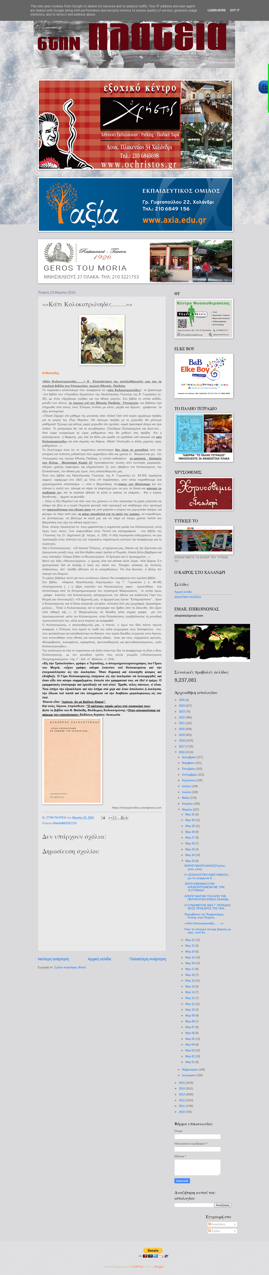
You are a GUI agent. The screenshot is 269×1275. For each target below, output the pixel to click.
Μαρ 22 (190, 940)
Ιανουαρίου (189, 1075)
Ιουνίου (187, 792)
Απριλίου (188, 803)
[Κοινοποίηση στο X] (118, 818)
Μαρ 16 (190, 974)
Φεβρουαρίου (190, 1069)
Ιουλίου (187, 786)
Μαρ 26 (190, 843)
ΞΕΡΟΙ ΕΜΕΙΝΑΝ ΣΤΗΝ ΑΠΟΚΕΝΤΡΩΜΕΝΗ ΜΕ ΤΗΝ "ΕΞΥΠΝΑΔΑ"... (204, 887)
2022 (182, 717)
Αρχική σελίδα (99, 959)
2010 (182, 1111)
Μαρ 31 (190, 814)
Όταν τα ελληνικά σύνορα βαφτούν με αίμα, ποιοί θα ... (208, 931)
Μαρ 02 (190, 1056)
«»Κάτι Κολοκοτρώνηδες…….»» (204, 923)
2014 (182, 1088)
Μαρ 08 (190, 1021)
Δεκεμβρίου (189, 757)
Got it (235, 10)
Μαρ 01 (190, 1062)
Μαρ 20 (190, 951)
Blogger (159, 1266)
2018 (182, 740)
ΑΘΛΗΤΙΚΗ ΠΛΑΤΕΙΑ (187, 597)
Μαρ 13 (190, 992)
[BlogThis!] (114, 818)
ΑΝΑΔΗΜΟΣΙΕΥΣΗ (64, 823)
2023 (182, 711)
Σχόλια (215, 1231)
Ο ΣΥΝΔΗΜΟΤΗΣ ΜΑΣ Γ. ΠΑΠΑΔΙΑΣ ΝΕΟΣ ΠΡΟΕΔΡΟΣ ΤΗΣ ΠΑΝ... (208, 907)
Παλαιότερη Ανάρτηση (147, 959)
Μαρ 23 (190, 860)
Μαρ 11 (190, 1004)
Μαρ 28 (190, 831)
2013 (182, 1094)
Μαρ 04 (190, 1044)
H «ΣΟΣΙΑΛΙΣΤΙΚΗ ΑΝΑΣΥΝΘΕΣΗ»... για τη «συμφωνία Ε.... (208, 876)
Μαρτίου (187, 809)
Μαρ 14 (190, 986)
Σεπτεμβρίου (190, 774)
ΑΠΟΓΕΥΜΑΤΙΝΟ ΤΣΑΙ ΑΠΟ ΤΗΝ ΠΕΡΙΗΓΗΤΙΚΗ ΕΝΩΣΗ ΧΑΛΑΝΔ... (208, 898)
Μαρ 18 (190, 963)
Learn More (217, 10)
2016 (182, 752)
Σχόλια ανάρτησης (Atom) (70, 967)
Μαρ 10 (190, 1009)
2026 (182, 700)
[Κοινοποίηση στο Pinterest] (126, 818)
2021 (182, 723)
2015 (182, 1082)
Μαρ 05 (190, 1038)
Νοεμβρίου (188, 762)
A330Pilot (137, 1266)
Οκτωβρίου (189, 768)
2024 (182, 705)
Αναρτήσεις (218, 1224)
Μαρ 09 (190, 1015)
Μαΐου (186, 797)
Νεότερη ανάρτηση (53, 959)
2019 (182, 734)
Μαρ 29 (190, 826)
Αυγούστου (189, 780)
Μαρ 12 (190, 998)
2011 (182, 1106)
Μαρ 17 (190, 969)
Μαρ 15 (190, 980)
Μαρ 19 (190, 957)
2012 (182, 1100)
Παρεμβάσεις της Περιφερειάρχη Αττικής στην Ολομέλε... (204, 916)
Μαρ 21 (190, 945)
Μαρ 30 (190, 820)
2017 (182, 746)
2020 (182, 729)
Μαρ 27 (190, 837)
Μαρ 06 (190, 1033)
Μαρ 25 (190, 849)
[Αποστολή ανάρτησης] (103, 817)
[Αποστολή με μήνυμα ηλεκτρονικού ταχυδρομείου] (110, 818)
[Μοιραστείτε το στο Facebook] (122, 818)
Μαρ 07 (190, 1027)
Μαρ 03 (190, 1050)
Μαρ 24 (190, 855)
